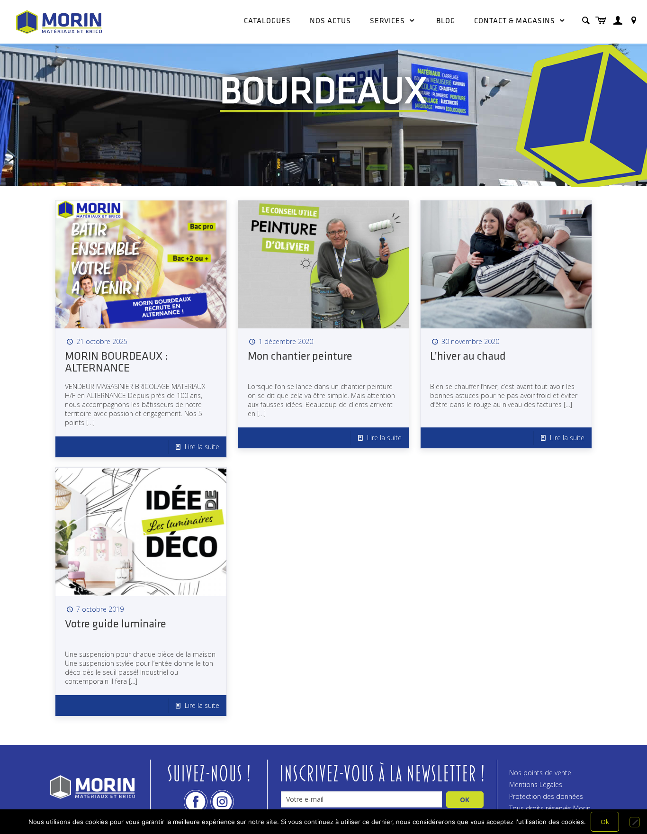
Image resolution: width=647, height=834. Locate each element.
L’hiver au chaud (468, 357)
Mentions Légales (535, 784)
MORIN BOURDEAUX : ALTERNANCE (116, 362)
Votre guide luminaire (115, 624)
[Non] (634, 822)
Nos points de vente (540, 772)
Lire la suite (202, 446)
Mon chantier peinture (300, 357)
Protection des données (546, 796)
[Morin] (59, 21)
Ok (605, 821)
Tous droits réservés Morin (550, 808)
